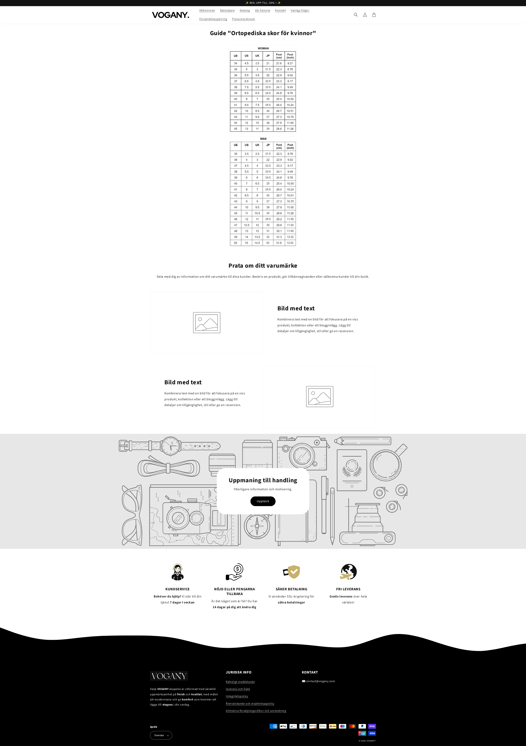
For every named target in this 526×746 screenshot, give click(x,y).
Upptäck (263, 501)
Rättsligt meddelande (240, 682)
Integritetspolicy (237, 696)
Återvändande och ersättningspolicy (250, 704)
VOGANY (370, 740)
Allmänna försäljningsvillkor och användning (256, 711)
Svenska (159, 735)
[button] (355, 14)
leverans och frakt (238, 689)
